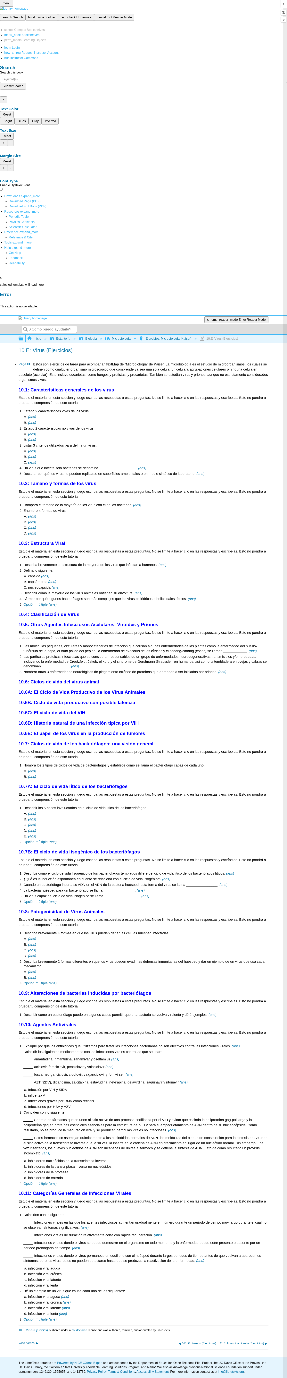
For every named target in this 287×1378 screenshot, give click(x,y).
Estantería (63, 338)
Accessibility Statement (152, 1371)
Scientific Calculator (23, 227)
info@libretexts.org (230, 1371)
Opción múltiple (35, 604)
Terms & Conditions (121, 1371)
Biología (91, 338)
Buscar (25, 329)
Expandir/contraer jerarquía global (23, 338)
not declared (79, 1330)
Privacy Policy (96, 1371)
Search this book (11, 72)
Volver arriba (27, 1343)
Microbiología (121, 338)
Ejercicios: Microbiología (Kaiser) (168, 338)
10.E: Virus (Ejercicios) (33, 1330)
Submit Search (13, 86)
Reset (7, 114)
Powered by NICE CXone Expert (80, 1363)
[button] (16, 258)
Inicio (37, 338)
